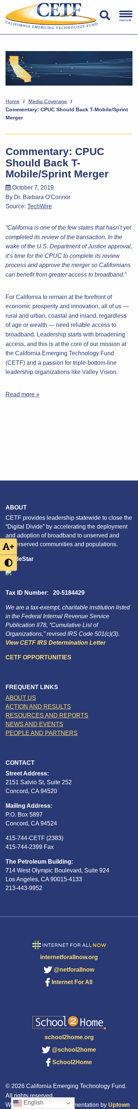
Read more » (22, 394)
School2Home (72, 1062)
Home (13, 101)
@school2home (74, 1050)
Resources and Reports (47, 715)
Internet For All (72, 982)
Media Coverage (47, 101)
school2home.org (69, 1037)
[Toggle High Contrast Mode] (8, 562)
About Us (21, 698)
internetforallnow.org (69, 957)
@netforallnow (74, 969)
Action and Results (38, 706)
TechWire (39, 206)
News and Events (34, 724)
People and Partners (42, 733)
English (32, 1102)
